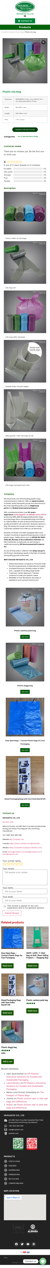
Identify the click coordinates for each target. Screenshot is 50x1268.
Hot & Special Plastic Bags (15, 32)
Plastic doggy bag (25, 686)
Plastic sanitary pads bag (25, 631)
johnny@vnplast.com (16, 852)
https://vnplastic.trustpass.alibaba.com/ (25, 847)
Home (3, 32)
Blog (5, 1258)
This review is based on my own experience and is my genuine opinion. (25, 907)
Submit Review (12, 913)
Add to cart (7, 1061)
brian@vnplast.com (10, 854)
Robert (9, 1104)
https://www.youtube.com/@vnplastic (25, 843)
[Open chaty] (42, 1261)
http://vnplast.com (16, 839)
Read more (7, 966)
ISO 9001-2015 (8, 822)
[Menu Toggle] (25, 16)
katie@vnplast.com (33, 852)
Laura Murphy (13, 1083)
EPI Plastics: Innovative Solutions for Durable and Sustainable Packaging (24, 1076)
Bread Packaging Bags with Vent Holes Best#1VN (25, 799)
